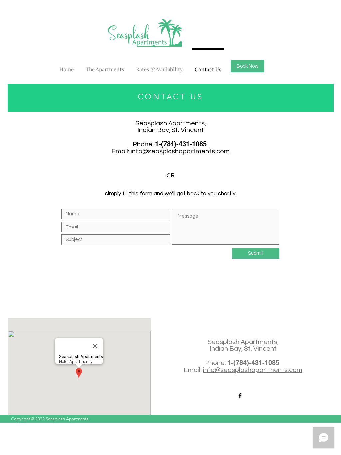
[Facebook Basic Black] (240, 395)
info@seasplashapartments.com (180, 151)
